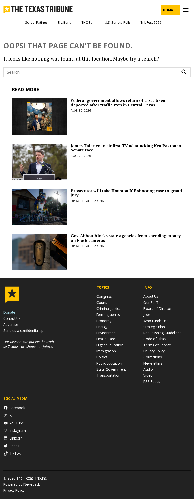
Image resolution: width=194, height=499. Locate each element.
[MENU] (186, 10)
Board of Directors (158, 308)
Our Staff (150, 302)
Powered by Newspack (21, 484)
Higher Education (109, 345)
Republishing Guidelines (162, 332)
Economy (103, 320)
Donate (170, 10)
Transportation (108, 375)
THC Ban (88, 22)
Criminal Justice (108, 308)
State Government (111, 369)
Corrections (152, 357)
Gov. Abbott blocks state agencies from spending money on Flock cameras (126, 238)
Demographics (108, 314)
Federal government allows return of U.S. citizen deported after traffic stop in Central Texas (118, 102)
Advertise (10, 324)
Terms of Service (157, 345)
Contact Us (11, 318)
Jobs (147, 314)
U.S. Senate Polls (118, 22)
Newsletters (152, 363)
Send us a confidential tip (23, 330)
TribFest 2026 (151, 22)
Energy (101, 326)
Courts (101, 302)
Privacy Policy (154, 351)
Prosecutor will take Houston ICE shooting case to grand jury (126, 193)
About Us (150, 296)
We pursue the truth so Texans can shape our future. (28, 344)
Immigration (106, 351)
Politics (101, 357)
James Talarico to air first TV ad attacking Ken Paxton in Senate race (126, 148)
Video (148, 375)
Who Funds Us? (155, 320)
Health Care (105, 338)
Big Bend (64, 22)
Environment (106, 332)
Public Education (109, 363)
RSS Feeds (151, 381)
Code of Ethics (154, 338)
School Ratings (36, 22)
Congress (104, 296)
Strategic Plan (154, 326)
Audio (148, 369)
